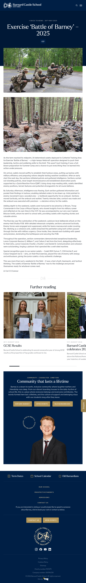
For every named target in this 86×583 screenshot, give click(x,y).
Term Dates (17, 476)
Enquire (83, 405)
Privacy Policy (43, 558)
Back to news (37, 20)
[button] (81, 5)
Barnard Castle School (39, 576)
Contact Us (34, 520)
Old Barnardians (63, 404)
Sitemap (43, 565)
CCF (43, 41)
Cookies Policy (43, 562)
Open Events (42, 404)
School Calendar (42, 476)
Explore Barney (22, 404)
